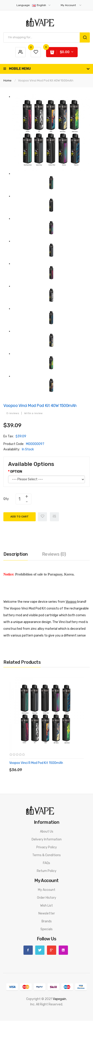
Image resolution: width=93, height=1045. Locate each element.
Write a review (33, 413)
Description (15, 554)
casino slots (39, 1015)
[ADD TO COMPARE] (42, 765)
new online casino (26, 1020)
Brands (47, 921)
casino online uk (31, 1010)
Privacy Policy (46, 847)
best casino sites (73, 1037)
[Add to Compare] (54, 516)
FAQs (46, 863)
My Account (46, 890)
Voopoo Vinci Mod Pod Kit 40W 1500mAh (45, 80)
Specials (46, 929)
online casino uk (54, 1010)
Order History (46, 898)
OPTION (16, 472)
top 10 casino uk (39, 1037)
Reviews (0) (54, 554)
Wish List (46, 905)
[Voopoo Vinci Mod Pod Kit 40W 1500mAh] (51, 132)
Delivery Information (47, 839)
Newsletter (46, 913)
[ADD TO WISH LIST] (51, 765)
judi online (61, 1004)
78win (43, 1020)
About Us (46, 831)
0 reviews (12, 413)
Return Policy (46, 871)
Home (7, 80)
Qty (6, 499)
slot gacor (75, 1004)
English (31, 5)
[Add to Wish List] (42, 516)
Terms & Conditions (46, 855)
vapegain (59, 999)
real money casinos (73, 1026)
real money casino (55, 1031)
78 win (49, 1004)
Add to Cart (19, 516)
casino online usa (37, 1026)
